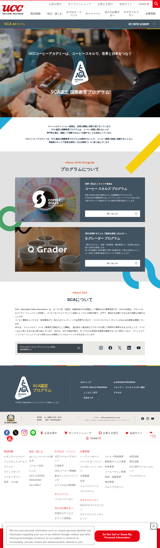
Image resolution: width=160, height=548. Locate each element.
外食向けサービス (64, 513)
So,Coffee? (35, 485)
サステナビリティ (131, 14)
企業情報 (150, 13)
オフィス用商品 (63, 518)
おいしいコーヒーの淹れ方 (41, 458)
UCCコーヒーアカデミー (65, 458)
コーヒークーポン (64, 499)
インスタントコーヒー (15, 461)
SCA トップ (86, 382)
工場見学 (59, 465)
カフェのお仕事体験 (65, 485)
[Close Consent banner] (154, 526)
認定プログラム (14, 24)
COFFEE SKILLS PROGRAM (94, 387)
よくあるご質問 (90, 392)
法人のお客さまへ (112, 14)
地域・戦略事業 (113, 476)
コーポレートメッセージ (91, 468)
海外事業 (109, 482)
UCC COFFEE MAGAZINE (36, 478)
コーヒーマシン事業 (115, 471)
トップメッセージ (89, 456)
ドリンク (8, 466)
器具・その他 (11, 482)
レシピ (32, 470)
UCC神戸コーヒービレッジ (141, 468)
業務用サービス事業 (115, 461)
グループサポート (114, 487)
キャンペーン (93, 13)
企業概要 (84, 476)
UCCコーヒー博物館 (65, 470)
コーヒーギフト (12, 476)
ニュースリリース (89, 486)
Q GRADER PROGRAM (124, 382)
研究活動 (134, 461)
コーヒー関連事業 (114, 456)
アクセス (118, 392)
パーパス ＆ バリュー (91, 461)
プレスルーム (87, 491)
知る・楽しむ (54, 13)
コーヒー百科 (36, 465)
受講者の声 (88, 398)
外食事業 (109, 466)
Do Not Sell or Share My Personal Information (117, 536)
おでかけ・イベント (74, 14)
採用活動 (134, 456)
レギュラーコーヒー (14, 456)
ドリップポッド (12, 471)
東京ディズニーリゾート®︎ (66, 478)
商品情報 (35, 13)
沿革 (82, 481)
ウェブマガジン (137, 476)
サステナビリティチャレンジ (91, 516)
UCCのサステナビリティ (92, 507)
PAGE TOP (153, 436)
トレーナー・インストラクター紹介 (129, 387)
